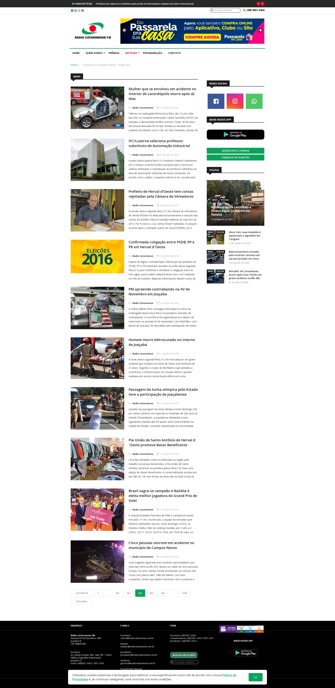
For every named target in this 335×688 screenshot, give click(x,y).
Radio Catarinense (143, 107)
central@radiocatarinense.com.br (137, 638)
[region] (192, 31)
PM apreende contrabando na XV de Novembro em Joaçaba (159, 291)
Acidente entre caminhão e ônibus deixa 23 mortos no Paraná (231, 210)
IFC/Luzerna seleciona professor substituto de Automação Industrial (159, 143)
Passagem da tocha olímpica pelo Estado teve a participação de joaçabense (163, 392)
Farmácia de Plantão (236, 157)
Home (76, 53)
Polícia (224, 200)
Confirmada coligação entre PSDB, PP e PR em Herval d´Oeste (161, 244)
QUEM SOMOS (94, 53)
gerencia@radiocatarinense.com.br (137, 663)
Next (260, 30)
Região (211, 236)
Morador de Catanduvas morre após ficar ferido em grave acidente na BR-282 (245, 275)
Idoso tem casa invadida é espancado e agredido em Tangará (245, 235)
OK (256, 677)
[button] (258, 4)
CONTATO (174, 53)
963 (151, 593)
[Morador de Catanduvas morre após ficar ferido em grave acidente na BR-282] (216, 277)
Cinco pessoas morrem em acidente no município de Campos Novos (161, 545)
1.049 (184, 593)
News (214, 200)
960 (117, 593)
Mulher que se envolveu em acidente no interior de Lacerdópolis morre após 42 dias (162, 94)
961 (129, 593)
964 (163, 593)
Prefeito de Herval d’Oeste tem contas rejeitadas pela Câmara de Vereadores (161, 194)
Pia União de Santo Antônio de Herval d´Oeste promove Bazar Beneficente (162, 442)
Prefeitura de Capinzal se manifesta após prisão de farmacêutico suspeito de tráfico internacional (144, 3)
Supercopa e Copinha (235, 150)
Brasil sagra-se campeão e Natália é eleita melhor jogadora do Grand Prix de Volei (163, 495)
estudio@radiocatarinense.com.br (137, 646)
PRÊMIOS (114, 53)
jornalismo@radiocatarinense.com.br (139, 654)
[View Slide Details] (192, 31)
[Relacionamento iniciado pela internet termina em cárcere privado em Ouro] (216, 257)
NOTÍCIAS (131, 53)
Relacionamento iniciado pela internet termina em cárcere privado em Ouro (244, 255)
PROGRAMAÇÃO (152, 53)
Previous (124, 30)
